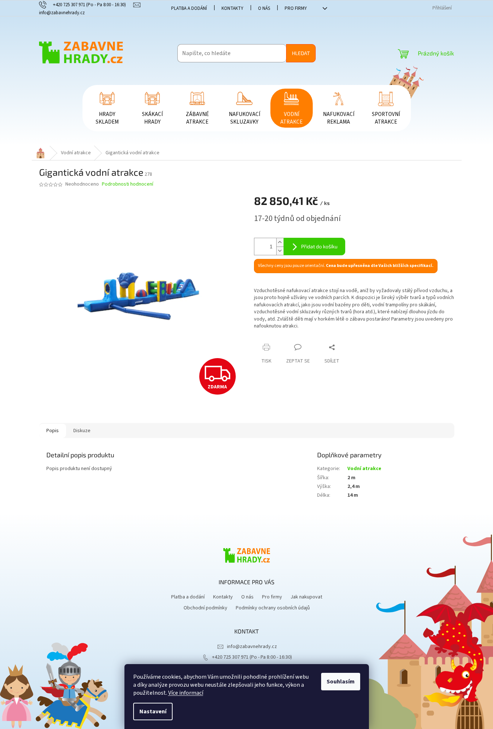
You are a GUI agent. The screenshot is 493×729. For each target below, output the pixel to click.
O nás (264, 8)
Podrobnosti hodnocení (127, 184)
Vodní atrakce (364, 468)
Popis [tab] (52, 430)
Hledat (301, 53)
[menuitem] (107, 108)
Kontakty (232, 8)
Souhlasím (341, 682)
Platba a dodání (189, 8)
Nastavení (152, 711)
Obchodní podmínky (205, 608)
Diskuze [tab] (81, 430)
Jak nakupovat (306, 597)
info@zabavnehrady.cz (252, 646)
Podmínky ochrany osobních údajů (273, 608)
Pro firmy (296, 8)
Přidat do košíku (319, 246)
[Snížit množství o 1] (280, 251)
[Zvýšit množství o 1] (280, 242)
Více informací (185, 693)
